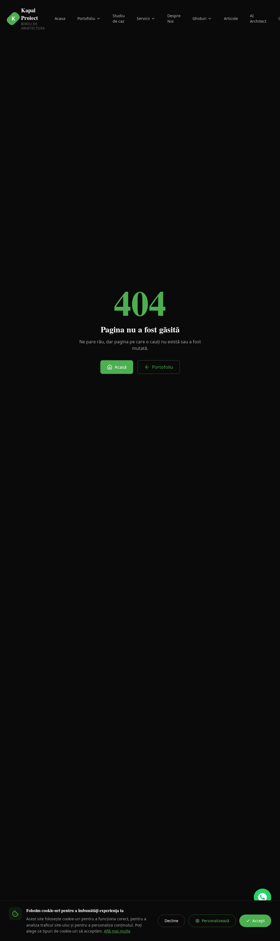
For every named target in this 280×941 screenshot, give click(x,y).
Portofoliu (86, 18)
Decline (171, 920)
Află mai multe (117, 931)
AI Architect (258, 18)
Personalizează (215, 920)
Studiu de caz (119, 18)
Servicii (143, 18)
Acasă (121, 367)
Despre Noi (173, 18)
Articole (231, 18)
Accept (258, 920)
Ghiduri (199, 18)
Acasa (60, 18)
